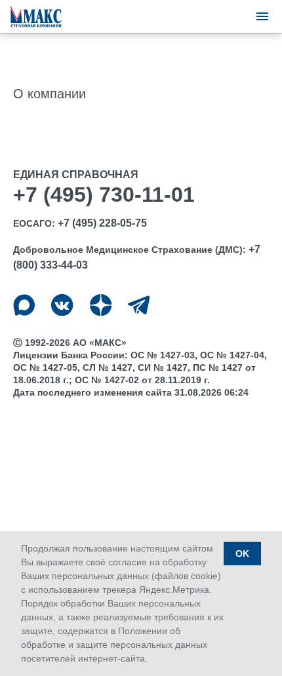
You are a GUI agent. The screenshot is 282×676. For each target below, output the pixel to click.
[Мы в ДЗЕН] (100, 305)
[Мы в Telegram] (139, 305)
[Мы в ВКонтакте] (62, 305)
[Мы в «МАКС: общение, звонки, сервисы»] (24, 305)
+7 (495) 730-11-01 (104, 194)
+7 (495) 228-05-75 (102, 223)
